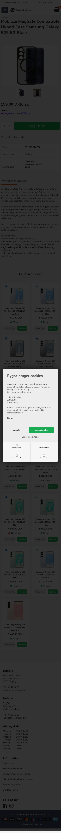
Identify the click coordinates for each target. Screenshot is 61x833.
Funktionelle (17, 458)
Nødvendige (16, 447)
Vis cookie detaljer (30, 437)
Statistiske (44, 458)
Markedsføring (43, 447)
